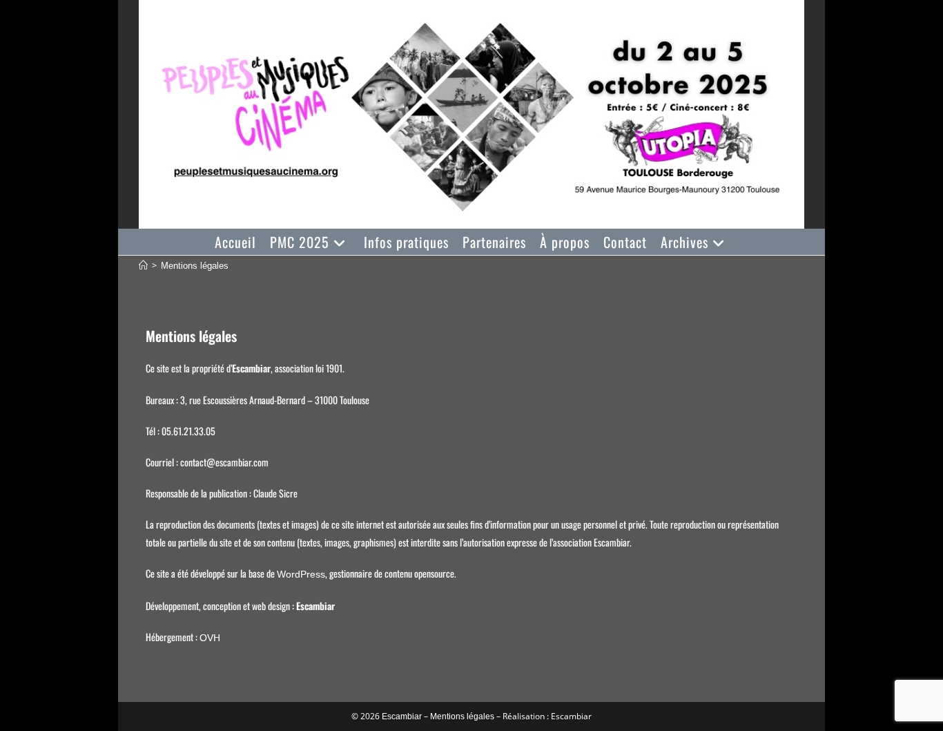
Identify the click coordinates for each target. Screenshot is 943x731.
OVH (210, 637)
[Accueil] (143, 265)
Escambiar (402, 716)
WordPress (301, 574)
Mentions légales (195, 265)
